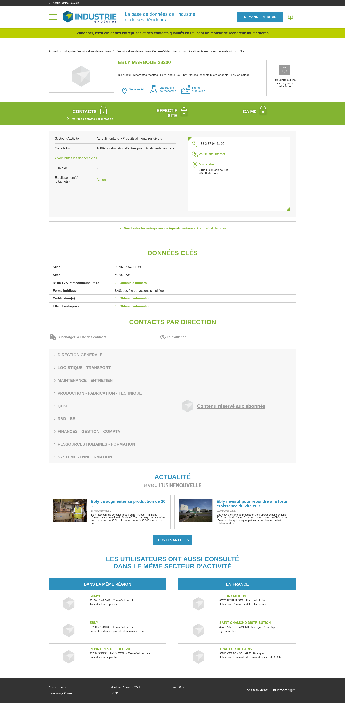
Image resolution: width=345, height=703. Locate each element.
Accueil (53, 51)
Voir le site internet (212, 154)
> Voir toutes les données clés (76, 158)
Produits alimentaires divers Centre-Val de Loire (146, 51)
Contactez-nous (58, 687)
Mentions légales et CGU (125, 687)
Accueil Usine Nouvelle (66, 2)
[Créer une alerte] (284, 70)
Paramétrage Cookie (60, 693)
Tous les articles (172, 540)
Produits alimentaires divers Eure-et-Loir (207, 51)
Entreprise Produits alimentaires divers (87, 51)
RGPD (114, 693)
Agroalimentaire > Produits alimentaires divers (129, 138)
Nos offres (178, 687)
